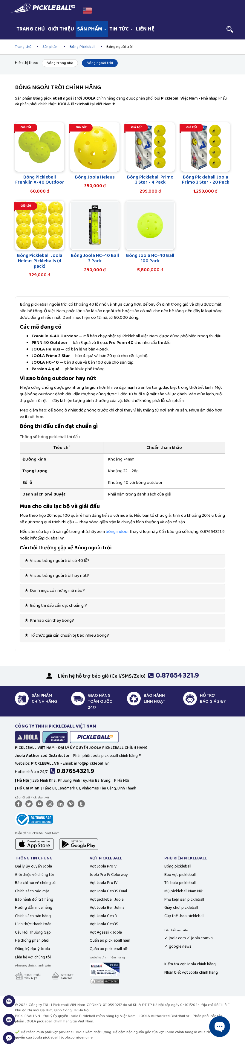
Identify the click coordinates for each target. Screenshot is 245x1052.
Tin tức (119, 29)
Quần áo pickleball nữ (108, 949)
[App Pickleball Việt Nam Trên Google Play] (78, 844)
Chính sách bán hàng (33, 916)
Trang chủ (30, 29)
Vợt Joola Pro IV (103, 882)
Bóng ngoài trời (100, 63)
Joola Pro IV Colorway (109, 874)
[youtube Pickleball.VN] (40, 803)
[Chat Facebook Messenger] (9, 1041)
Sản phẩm (90, 29)
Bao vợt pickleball (180, 874)
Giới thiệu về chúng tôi (34, 874)
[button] (87, 10)
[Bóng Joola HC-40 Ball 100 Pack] (150, 225)
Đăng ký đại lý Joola (32, 949)
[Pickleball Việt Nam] (42, 8)
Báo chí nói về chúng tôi (35, 882)
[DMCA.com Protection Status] (105, 981)
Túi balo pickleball (180, 882)
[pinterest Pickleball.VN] (72, 803)
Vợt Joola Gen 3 (103, 916)
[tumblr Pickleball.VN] (82, 803)
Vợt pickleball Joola (107, 899)
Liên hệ (145, 29)
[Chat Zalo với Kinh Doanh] (9, 1004)
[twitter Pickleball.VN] (30, 803)
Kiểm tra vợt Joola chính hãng (190, 964)
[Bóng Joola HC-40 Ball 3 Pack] (95, 225)
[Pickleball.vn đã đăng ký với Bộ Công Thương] (34, 818)
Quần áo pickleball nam (110, 940)
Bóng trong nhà (60, 63)
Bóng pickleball (177, 866)
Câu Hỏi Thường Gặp (33, 932)
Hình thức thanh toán (33, 924)
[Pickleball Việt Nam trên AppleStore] (34, 844)
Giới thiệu (61, 29)
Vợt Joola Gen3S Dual (108, 891)
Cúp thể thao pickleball (184, 916)
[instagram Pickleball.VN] (51, 803)
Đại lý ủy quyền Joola (33, 866)
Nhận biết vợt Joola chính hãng (191, 972)
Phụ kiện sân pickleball (184, 899)
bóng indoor (117, 531)
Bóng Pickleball (82, 47)
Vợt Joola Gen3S (104, 924)
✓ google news (178, 946)
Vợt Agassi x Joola (106, 932)
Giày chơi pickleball (181, 907)
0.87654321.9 (75, 771)
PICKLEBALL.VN (27, 1016)
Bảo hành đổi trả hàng (34, 899)
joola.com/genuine (77, 1037)
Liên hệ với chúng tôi (33, 957)
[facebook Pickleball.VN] (19, 803)
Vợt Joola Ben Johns (107, 907)
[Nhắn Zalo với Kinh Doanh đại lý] (9, 1023)
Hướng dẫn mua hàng (33, 907)
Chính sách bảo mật (32, 891)
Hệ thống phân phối (32, 940)
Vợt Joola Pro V (103, 866)
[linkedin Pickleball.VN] (61, 803)
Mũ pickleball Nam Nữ (183, 891)
